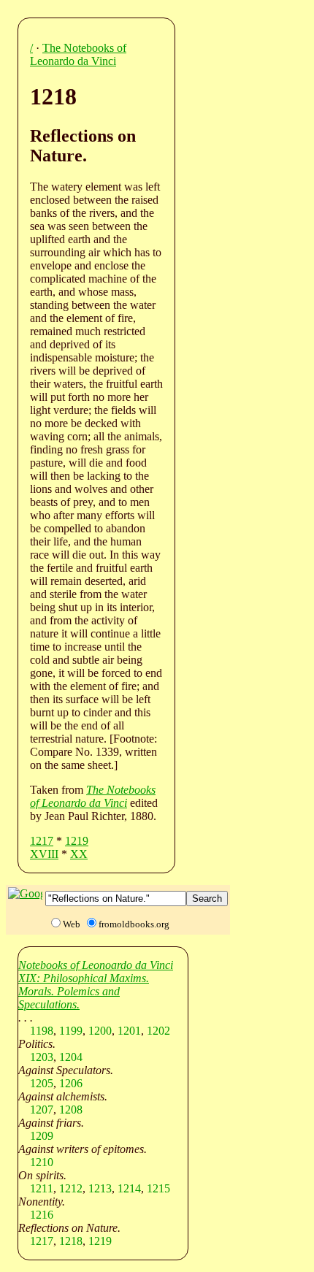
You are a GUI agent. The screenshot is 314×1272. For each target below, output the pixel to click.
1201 (129, 1030)
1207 (41, 1109)
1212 (71, 1188)
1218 (71, 1241)
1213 (100, 1188)
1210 (41, 1162)
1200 (100, 1030)
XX (79, 854)
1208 (71, 1109)
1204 (71, 1057)
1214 (129, 1188)
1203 (41, 1057)
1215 (158, 1188)
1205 (41, 1083)
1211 (41, 1188)
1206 (71, 1083)
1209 (41, 1136)
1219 (76, 841)
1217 (41, 841)
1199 (71, 1030)
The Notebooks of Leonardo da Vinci (78, 54)
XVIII (44, 854)
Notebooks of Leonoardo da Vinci (95, 965)
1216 (41, 1214)
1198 (41, 1030)
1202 (158, 1030)
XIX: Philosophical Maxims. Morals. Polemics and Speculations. (83, 991)
